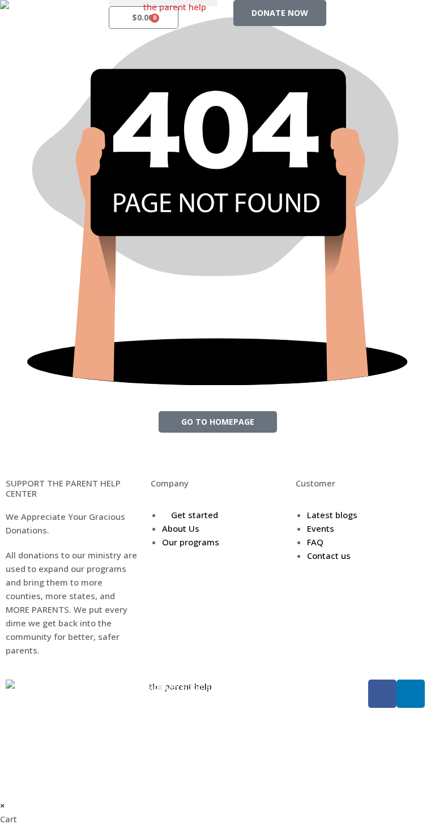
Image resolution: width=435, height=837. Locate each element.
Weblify (248, 686)
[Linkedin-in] (410, 694)
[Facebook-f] (382, 694)
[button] (163, 3)
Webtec (290, 686)
